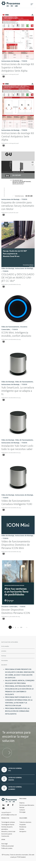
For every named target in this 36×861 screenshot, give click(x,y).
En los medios (5, 646)
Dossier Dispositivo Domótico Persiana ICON (15, 611)
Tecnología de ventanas (8, 822)
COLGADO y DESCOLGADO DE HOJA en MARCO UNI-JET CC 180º (17, 277)
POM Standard (21, 857)
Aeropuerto (22, 831)
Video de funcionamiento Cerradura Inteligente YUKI (16, 502)
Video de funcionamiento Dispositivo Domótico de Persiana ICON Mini (15, 545)
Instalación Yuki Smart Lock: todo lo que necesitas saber (17, 447)
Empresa (21, 803)
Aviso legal (4, 844)
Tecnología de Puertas (7, 824)
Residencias (22, 827)
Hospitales (22, 824)
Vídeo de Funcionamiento (10, 327)
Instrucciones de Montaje (10, 61)
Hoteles (21, 829)
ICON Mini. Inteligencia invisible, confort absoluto (16, 334)
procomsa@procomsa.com (9, 815)
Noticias (3, 655)
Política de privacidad (7, 846)
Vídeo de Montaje (7, 268)
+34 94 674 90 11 (6, 812)
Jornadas (3, 651)
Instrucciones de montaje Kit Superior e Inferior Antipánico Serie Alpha (17, 67)
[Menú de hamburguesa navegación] (32, 4)
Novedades (4, 660)
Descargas (22, 812)
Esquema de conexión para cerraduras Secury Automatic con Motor (17, 206)
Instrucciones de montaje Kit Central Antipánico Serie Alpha (17, 136)
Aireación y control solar (8, 831)
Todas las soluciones (25, 822)
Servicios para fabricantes (26, 805)
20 (21, 627)
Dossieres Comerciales (9, 607)
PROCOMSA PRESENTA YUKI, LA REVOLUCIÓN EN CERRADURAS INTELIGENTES (17, 711)
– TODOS (23, 61)
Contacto (22, 810)
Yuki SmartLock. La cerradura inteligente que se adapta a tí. (17, 391)
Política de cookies (6, 848)
